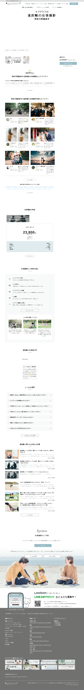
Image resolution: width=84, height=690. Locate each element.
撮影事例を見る (51, 3)
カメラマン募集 (48, 682)
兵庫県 (40, 641)
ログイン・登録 (65, 3)
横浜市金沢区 (51, 186)
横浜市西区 (21, 186)
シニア (6, 638)
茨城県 (31, 627)
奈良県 (43, 641)
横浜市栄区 (45, 188)
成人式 (9, 636)
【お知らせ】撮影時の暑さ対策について (13, 0)
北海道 (31, 622)
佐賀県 (34, 651)
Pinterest (25, 676)
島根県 (34, 645)
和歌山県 (47, 641)
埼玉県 (40, 627)
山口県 (43, 645)
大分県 (43, 651)
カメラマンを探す (43, 3)
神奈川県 (50, 627)
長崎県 (37, 651)
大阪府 (37, 641)
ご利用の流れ (28, 3)
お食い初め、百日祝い (17, 624)
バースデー (15, 626)
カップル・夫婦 (8, 630)
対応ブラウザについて (74, 682)
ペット (6, 640)
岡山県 (37, 645)
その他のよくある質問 (29, 435)
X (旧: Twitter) (13, 676)
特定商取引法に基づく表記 (63, 682)
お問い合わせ (55, 682)
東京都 (46, 627)
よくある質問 (58, 3)
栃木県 (34, 627)
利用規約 (34, 682)
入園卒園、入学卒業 (22, 626)
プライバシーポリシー (40, 682)
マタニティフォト (8, 624)
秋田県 (43, 622)
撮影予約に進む (68, 63)
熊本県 (40, 651)
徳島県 (46, 645)
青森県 (34, 622)
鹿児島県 (50, 651)
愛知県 (40, 632)
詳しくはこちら (30, 256)
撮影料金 (56, 621)
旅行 (12, 636)
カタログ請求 (52, 556)
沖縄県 (31, 652)
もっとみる (29, 192)
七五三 (19, 622)
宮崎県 (46, 651)
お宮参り (15, 622)
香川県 (49, 645)
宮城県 (40, 622)
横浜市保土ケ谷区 (38, 186)
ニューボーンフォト (9, 622)
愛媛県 (31, 646)
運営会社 (30, 682)
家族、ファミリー (9, 621)
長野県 (31, 632)
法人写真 (7, 644)
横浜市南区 (32, 186)
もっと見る (25, 378)
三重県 (43, 632)
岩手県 (37, 622)
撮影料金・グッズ (35, 3)
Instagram (7, 676)
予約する (74, 3)
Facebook (18, 676)
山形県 (46, 622)
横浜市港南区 (22, 188)
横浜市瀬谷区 (39, 188)
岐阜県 (34, 632)
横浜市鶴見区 (8, 186)
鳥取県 (31, 645)
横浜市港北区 (10, 188)
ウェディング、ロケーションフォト (15, 632)
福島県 (49, 622)
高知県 (34, 646)
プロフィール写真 (9, 642)
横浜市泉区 (50, 188)
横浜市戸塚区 (16, 188)
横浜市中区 (26, 186)
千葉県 (43, 627)
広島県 (40, 645)
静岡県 (37, 632)
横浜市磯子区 (45, 186)
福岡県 (31, 651)
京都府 (34, 641)
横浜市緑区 (33, 188)
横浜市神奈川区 (15, 186)
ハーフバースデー (8, 626)
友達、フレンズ (8, 634)
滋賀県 (31, 641)
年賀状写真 (7, 628)
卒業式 (6, 636)
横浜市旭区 (28, 188)
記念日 (6, 632)
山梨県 (31, 628)
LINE (22, 676)
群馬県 (37, 627)
